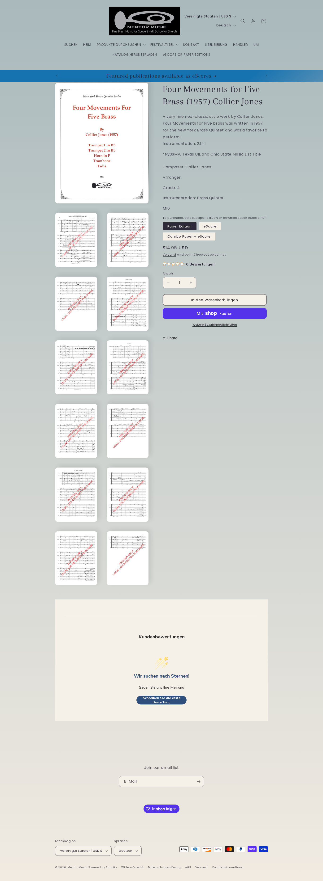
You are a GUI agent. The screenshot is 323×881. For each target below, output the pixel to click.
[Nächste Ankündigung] (266, 75)
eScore (210, 226)
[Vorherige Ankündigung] (57, 75)
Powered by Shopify (102, 867)
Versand (169, 254)
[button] (121, 45)
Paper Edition (179, 226)
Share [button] (172, 338)
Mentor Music (77, 867)
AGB (188, 867)
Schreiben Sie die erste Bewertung (161, 700)
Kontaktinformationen (228, 867)
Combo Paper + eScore (189, 236)
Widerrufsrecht (132, 867)
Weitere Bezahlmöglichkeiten (214, 325)
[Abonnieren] (198, 781)
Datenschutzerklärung (164, 867)
